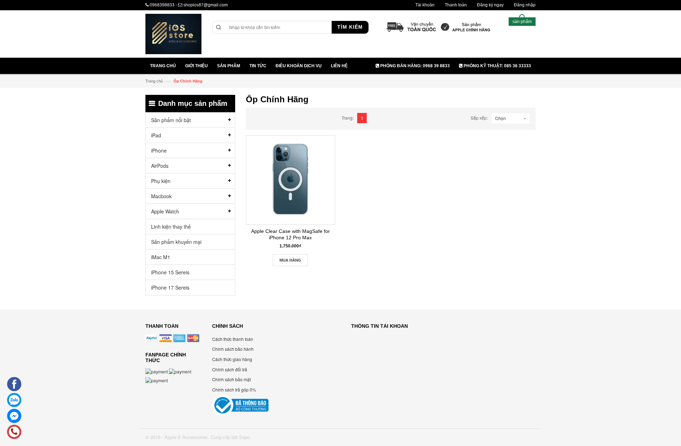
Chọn (500, 118)
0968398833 (162, 4)
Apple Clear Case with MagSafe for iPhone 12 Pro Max (290, 234)
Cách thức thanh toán (232, 339)
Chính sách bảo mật (231, 379)
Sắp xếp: (479, 118)
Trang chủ (154, 81)
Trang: (348, 118)
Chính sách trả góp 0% (234, 390)
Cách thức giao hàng (232, 359)
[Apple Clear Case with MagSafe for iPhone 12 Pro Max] (290, 179)
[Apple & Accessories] (173, 35)
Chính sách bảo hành (233, 349)
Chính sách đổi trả (229, 369)
